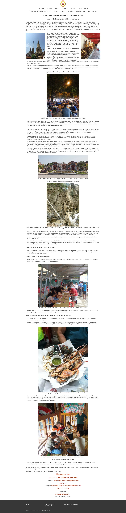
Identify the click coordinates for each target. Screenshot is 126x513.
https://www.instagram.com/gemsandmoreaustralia (66, 485)
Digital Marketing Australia (46, 510)
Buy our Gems (63, 488)
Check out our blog (63, 474)
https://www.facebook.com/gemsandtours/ (66, 480)
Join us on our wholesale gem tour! (63, 477)
